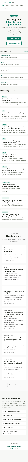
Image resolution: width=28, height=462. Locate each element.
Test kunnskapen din (14, 43)
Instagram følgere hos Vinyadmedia (11, 411)
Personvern (19, 459)
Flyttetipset (14, 446)
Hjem (3, 5)
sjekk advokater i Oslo (8, 427)
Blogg (7, 5)
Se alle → (26, 51)
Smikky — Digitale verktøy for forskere (12, 419)
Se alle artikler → (14, 385)
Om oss (21, 5)
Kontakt (4, 9)
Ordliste (12, 5)
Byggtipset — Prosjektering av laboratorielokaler (10, 432)
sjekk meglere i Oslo (7, 415)
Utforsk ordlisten (14, 38)
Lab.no (8, 2)
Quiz (17, 5)
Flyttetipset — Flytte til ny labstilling (11, 423)
